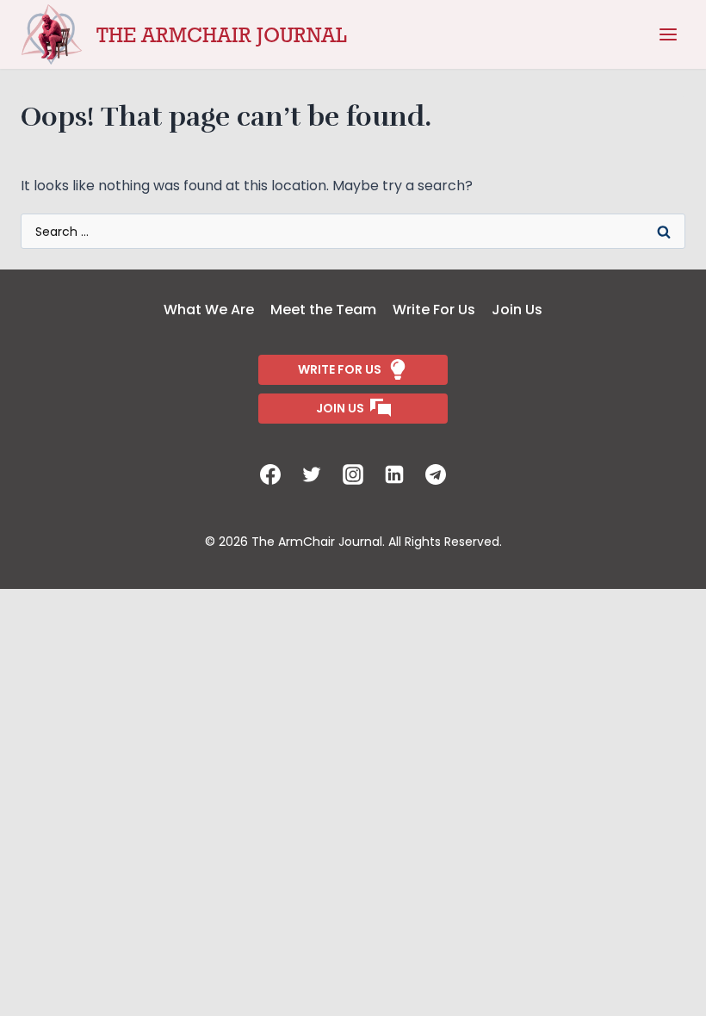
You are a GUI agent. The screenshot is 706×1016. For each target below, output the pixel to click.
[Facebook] (270, 474)
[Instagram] (353, 474)
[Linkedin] (394, 474)
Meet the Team (323, 309)
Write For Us (434, 309)
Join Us (517, 309)
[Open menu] (668, 34)
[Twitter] (311, 474)
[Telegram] (435, 474)
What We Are (209, 309)
